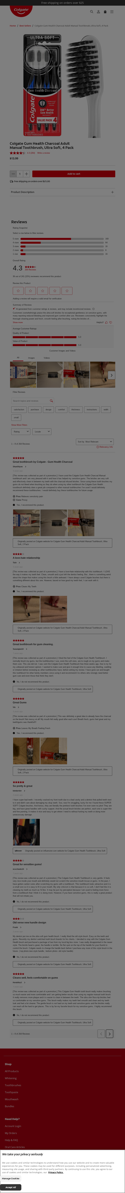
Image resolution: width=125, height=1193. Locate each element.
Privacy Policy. (55, 1172)
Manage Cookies (10, 1178)
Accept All (10, 1187)
